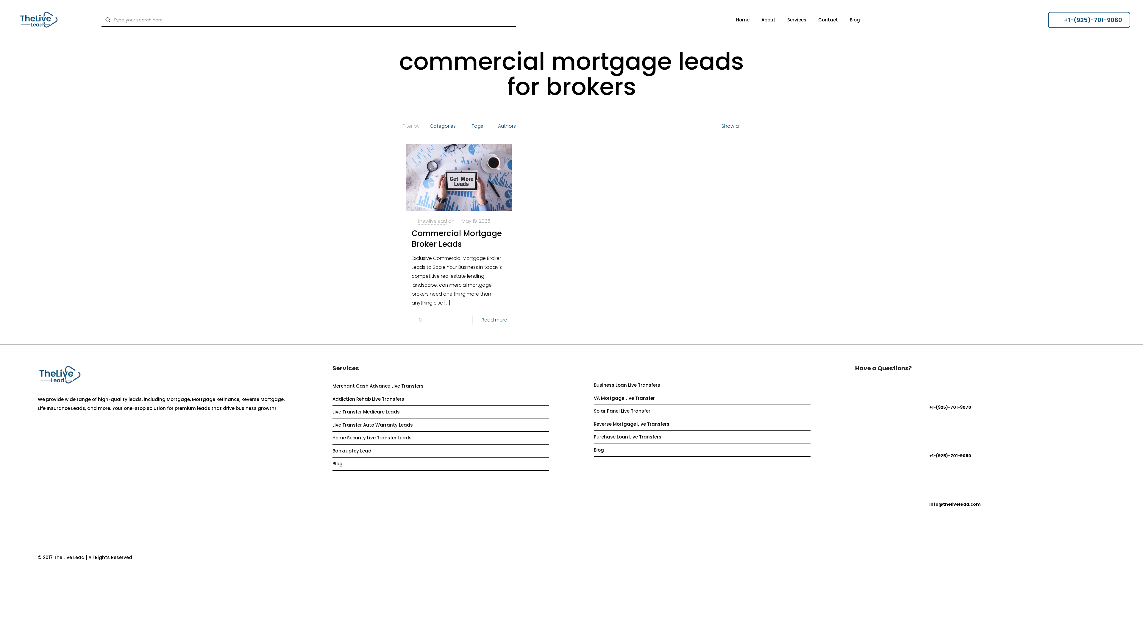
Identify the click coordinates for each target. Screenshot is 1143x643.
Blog (337, 464)
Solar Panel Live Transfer (622, 411)
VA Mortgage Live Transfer (624, 398)
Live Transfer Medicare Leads (366, 412)
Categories (443, 126)
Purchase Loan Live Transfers (627, 437)
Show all (731, 126)
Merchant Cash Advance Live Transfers (378, 386)
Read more (494, 319)
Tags (477, 126)
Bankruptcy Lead (351, 451)
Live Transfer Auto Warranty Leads (372, 425)
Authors (507, 126)
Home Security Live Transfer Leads (372, 438)
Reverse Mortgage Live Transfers (631, 424)
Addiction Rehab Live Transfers (368, 399)
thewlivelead (432, 221)
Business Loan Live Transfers (627, 385)
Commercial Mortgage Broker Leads (457, 238)
